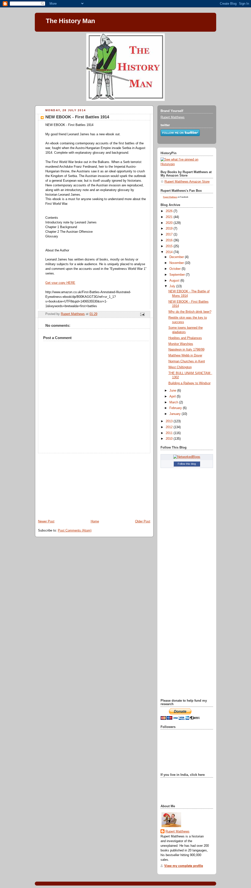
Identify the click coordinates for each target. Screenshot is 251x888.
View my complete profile (183, 866)
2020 (170, 223)
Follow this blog (187, 463)
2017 (170, 234)
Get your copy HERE (60, 283)
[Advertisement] (71, 484)
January (175, 414)
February (176, 408)
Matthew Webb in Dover (185, 355)
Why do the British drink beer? (189, 312)
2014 (170, 252)
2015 (170, 246)
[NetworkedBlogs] (186, 457)
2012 (170, 427)
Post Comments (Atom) (74, 530)
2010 (170, 438)
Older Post (142, 521)
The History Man (70, 21)
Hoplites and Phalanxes (185, 338)
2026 (170, 211)
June (173, 390)
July (172, 286)
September (177, 274)
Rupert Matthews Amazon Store (187, 181)
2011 (170, 433)
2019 (170, 228)
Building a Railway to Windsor (189, 383)
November (177, 263)
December (177, 257)
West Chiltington (180, 367)
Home (95, 521)
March (174, 402)
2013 (170, 421)
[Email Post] (142, 314)
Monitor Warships (180, 344)
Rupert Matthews (173, 117)
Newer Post (46, 521)
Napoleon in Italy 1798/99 (186, 349)
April (173, 396)
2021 (170, 217)
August (174, 280)
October (175, 269)
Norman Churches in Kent (186, 361)
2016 (170, 240)
